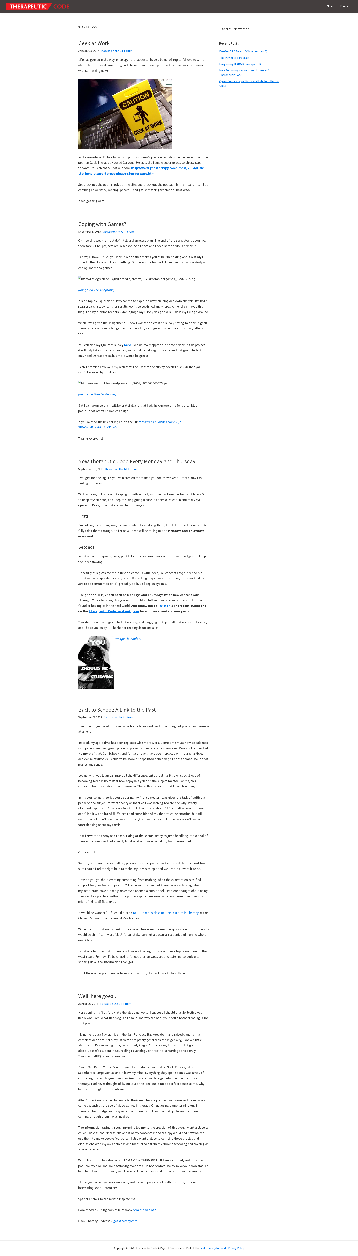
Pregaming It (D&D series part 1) (240, 64)
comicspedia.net (144, 1210)
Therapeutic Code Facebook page (114, 611)
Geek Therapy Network (213, 1248)
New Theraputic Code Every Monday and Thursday (136, 461)
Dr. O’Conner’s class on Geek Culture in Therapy (166, 913)
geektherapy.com (125, 1221)
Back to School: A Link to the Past (117, 709)
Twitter (164, 605)
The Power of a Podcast (234, 57)
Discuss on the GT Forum (116, 51)
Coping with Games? (102, 223)
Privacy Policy (236, 1248)
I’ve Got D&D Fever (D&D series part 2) (243, 51)
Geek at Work (94, 43)
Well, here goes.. (97, 995)
